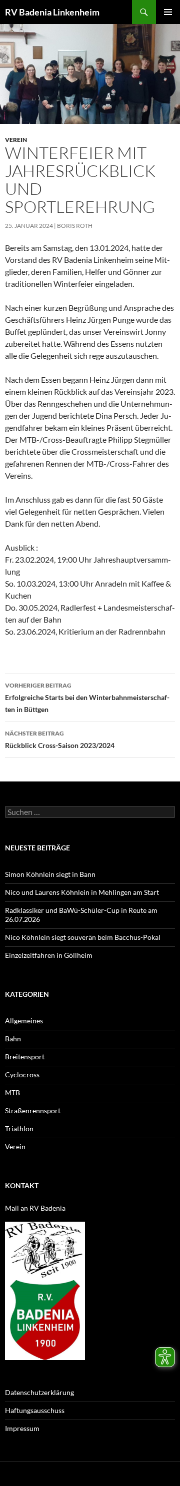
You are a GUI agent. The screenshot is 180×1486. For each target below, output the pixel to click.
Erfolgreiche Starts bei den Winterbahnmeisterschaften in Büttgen (87, 698)
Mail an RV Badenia (35, 1208)
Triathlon (19, 1128)
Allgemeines (24, 1020)
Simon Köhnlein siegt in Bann (50, 874)
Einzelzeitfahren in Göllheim (48, 955)
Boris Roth (74, 225)
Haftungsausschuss (34, 1410)
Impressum (22, 1428)
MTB (12, 1092)
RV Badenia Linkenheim (52, 11)
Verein (16, 139)
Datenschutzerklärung (39, 1392)
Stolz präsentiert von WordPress (114, 1474)
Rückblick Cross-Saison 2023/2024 (59, 739)
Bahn (13, 1038)
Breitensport (24, 1056)
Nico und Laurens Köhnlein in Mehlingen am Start (82, 892)
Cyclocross (22, 1074)
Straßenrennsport (32, 1110)
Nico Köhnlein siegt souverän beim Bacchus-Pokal (82, 937)
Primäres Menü (168, 12)
